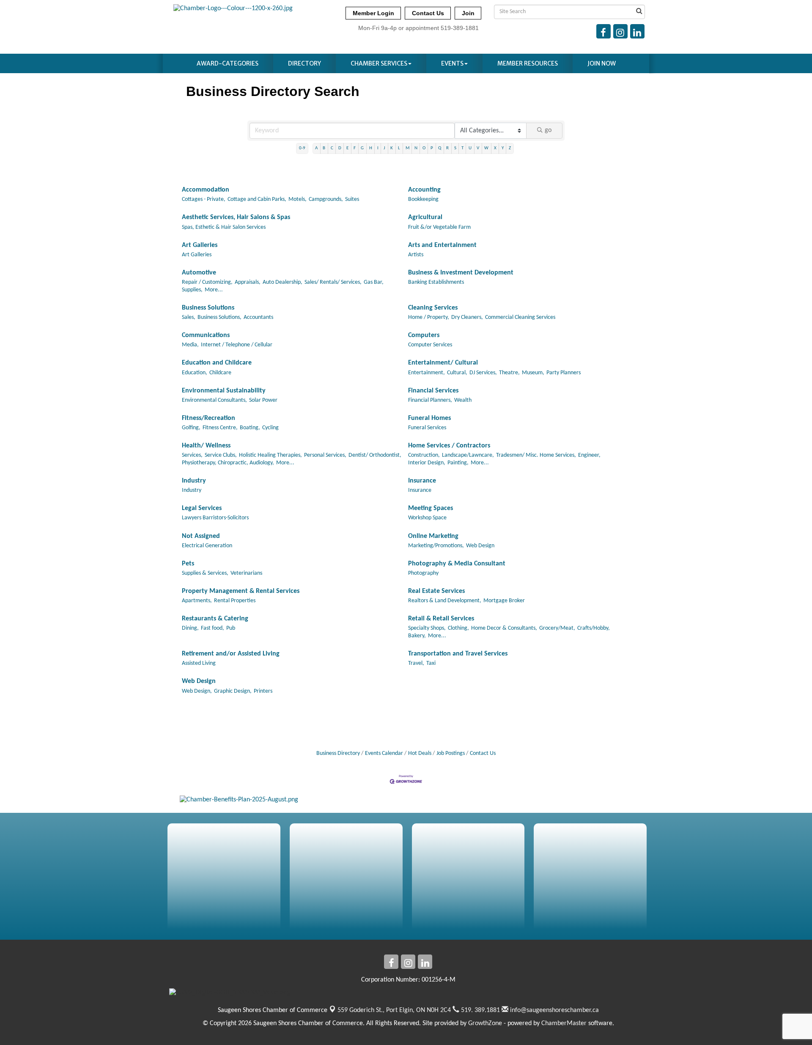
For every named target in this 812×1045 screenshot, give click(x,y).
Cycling (270, 428)
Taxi (431, 663)
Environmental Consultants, (214, 400)
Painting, (458, 463)
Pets (188, 563)
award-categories (227, 63)
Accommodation (205, 190)
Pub (230, 628)
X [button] (495, 148)
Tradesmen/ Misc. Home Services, (536, 455)
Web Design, (197, 691)
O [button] (423, 148)
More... (214, 290)
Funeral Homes (429, 418)
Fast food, (212, 628)
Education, (194, 373)
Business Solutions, (219, 317)
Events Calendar (384, 753)
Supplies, (192, 290)
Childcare (220, 373)
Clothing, (458, 628)
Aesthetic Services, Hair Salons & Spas (236, 217)
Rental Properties (234, 600)
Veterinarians (246, 573)
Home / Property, (428, 317)
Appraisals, (248, 282)
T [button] (462, 148)
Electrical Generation (207, 546)
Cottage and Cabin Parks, (257, 199)
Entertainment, (426, 373)
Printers (263, 691)
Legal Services (202, 508)
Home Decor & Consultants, (504, 628)
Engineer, (589, 455)
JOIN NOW (601, 63)
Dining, (190, 628)
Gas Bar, (374, 282)
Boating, (250, 428)
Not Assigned (201, 536)
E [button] (347, 148)
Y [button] (503, 148)
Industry (194, 480)
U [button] (470, 148)
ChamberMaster (564, 1023)
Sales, (188, 317)
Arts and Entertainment (442, 245)
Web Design (480, 546)
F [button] (355, 148)
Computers (423, 335)
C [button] (332, 148)
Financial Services (433, 390)
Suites (352, 199)
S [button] (455, 148)
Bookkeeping (423, 199)
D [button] (339, 148)
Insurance (422, 480)
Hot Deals (419, 753)
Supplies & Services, (205, 573)
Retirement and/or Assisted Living (231, 653)
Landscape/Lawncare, (468, 455)
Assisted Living (199, 663)
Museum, (533, 373)
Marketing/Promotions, (436, 546)
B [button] (324, 148)
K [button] (391, 148)
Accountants (258, 317)
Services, (192, 455)
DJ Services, (483, 373)
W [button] (486, 148)
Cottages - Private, (203, 199)
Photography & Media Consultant (456, 563)
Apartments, (197, 600)
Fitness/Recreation (208, 418)
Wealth (463, 400)
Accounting (424, 190)
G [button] (362, 148)
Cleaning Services (433, 307)
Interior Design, (426, 463)
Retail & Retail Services (441, 618)
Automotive (199, 272)
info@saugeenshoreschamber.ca (553, 1010)
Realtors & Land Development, (444, 600)
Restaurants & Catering (215, 618)
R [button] (447, 148)
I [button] (378, 148)
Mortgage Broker (504, 600)
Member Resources (527, 63)
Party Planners (563, 373)
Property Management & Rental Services (240, 591)
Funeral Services (427, 428)
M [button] (407, 148)
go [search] (548, 130)
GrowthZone (485, 1023)
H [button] (370, 148)
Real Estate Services (436, 591)
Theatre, (509, 373)
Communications (206, 335)
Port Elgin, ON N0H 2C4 (394, 1010)
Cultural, (457, 373)
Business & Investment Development (460, 272)
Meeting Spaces (430, 508)
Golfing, (191, 428)
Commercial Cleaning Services (520, 317)
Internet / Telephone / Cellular (236, 345)
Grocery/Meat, (557, 628)
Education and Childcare (217, 362)
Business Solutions (208, 307)
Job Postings (450, 753)
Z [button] (510, 148)
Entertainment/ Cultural (443, 362)
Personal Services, (325, 455)
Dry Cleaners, (467, 317)
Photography (423, 573)
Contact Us (483, 753)
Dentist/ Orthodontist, (374, 455)
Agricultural (425, 217)
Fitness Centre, (220, 428)
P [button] (432, 148)
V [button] (478, 148)
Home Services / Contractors (449, 445)
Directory (304, 63)
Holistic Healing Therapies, (270, 455)
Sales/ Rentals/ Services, (333, 282)
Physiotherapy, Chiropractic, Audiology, (228, 463)
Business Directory (338, 753)
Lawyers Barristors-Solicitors (215, 518)
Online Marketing (433, 536)
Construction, (424, 455)
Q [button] (439, 148)
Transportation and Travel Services (458, 653)
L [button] (399, 148)
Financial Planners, (430, 400)
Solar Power (263, 400)
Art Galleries (199, 245)
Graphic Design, (233, 691)
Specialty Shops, (427, 628)
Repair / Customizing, (207, 282)
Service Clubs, (221, 455)
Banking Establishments (436, 282)
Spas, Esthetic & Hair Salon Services (224, 227)
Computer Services (430, 345)
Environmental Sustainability (224, 390)
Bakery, (417, 636)
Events (452, 63)
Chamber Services (379, 63)
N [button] (415, 148)
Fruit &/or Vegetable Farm (439, 227)
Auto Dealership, (282, 282)
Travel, (416, 663)
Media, (190, 345)
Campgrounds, (326, 199)
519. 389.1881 (479, 1010)
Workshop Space (427, 518)
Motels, (297, 199)
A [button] (316, 148)
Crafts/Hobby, (593, 628)
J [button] (384, 148)
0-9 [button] (302, 148)
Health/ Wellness (206, 445)
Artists (415, 255)
